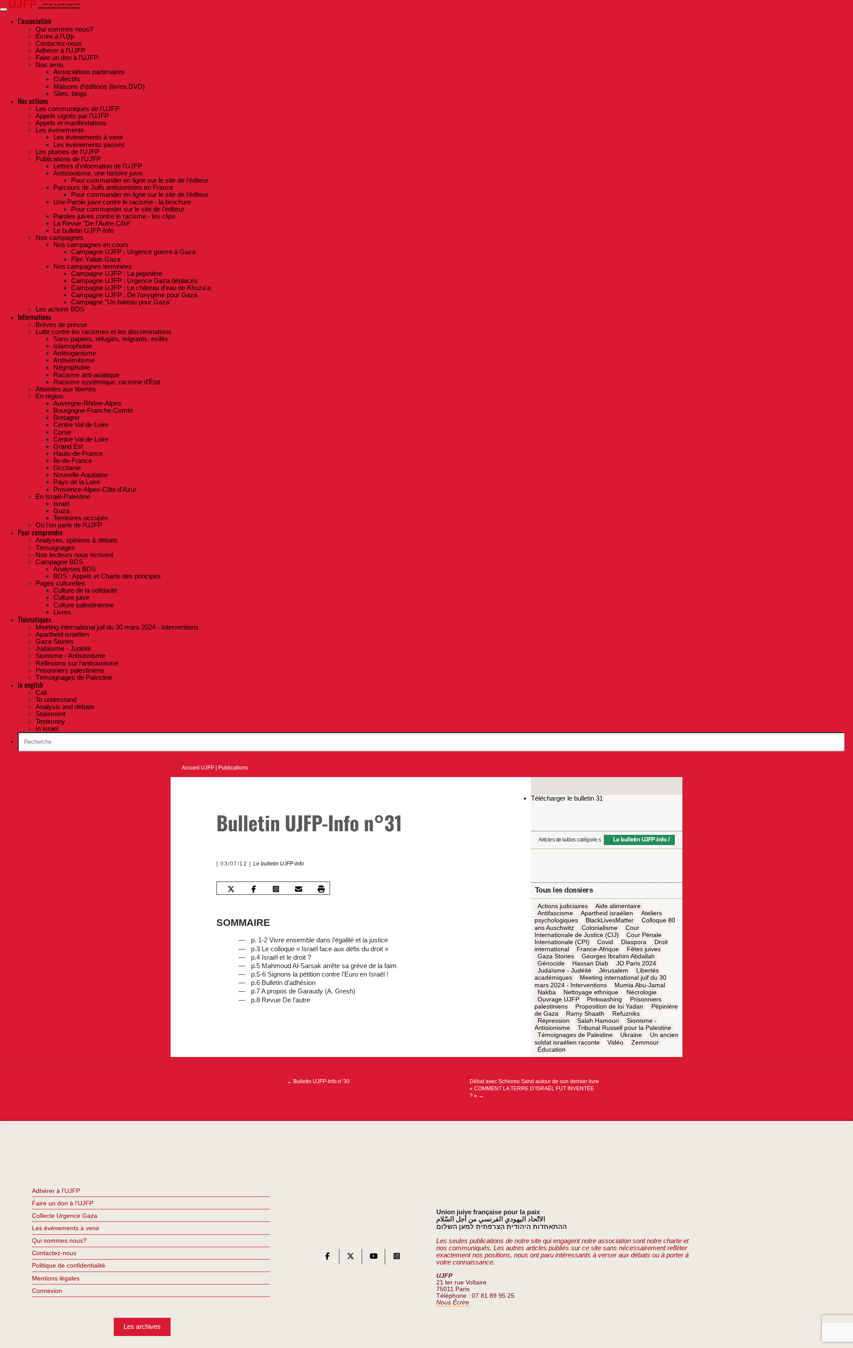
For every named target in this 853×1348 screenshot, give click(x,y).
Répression (554, 1020)
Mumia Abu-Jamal (639, 985)
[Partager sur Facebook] (253, 889)
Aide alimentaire (618, 905)
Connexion (47, 1290)
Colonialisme (600, 927)
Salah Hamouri (598, 1020)
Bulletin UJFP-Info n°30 (318, 1081)
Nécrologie (641, 992)
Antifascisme (555, 913)
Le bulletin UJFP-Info (278, 863)
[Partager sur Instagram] (275, 889)
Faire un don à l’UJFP (62, 1203)
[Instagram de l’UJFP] (396, 1258)
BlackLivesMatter (610, 920)
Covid (605, 941)
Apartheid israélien (607, 913)
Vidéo (615, 1042)
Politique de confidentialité (68, 1265)
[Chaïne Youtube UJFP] (373, 1258)
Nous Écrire (452, 1302)
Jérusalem (613, 970)
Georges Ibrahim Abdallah (618, 956)
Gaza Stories (556, 956)
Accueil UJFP (198, 768)
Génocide (551, 963)
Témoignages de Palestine (575, 1035)
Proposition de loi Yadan (609, 1006)
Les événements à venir (66, 1228)
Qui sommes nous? (59, 1240)
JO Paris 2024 (636, 963)
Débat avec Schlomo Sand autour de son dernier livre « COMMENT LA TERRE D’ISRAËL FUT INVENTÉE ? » (534, 1088)
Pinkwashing (604, 999)
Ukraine (631, 1035)
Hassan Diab (590, 963)
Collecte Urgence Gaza (64, 1215)
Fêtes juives (644, 949)
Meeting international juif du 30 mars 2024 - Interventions (600, 981)
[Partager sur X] (231, 889)
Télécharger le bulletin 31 (567, 798)
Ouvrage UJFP (558, 999)
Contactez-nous (54, 1252)
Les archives (142, 1326)
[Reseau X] (350, 1258)
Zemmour (645, 1042)
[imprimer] (321, 889)
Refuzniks (626, 1013)
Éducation (552, 1049)
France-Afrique (598, 949)
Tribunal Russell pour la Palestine (624, 1027)
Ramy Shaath (585, 1013)
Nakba (547, 992)
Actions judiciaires (563, 905)
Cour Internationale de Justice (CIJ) (586, 931)
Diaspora (633, 941)
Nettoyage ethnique (590, 992)
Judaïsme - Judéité (564, 970)
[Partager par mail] (298, 889)
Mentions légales (56, 1278)
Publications (233, 768)
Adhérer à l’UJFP (56, 1190)
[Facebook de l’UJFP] (327, 1258)
